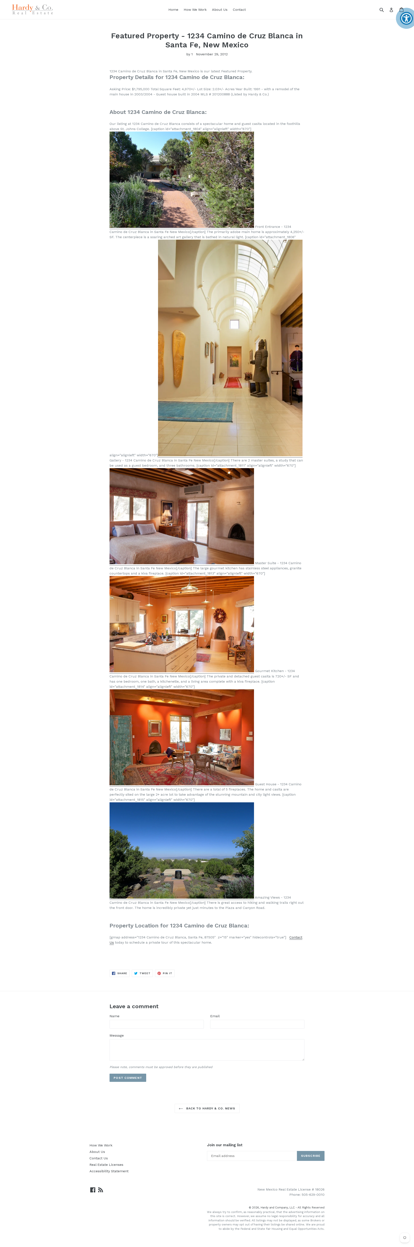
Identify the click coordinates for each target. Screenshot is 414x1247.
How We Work (195, 10)
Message (117, 1035)
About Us (219, 10)
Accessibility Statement (109, 1171)
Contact (239, 10)
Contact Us (98, 1158)
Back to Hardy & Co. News (210, 1108)
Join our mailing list (225, 1145)
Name (114, 1016)
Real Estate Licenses (106, 1165)
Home (173, 10)
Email (215, 1016)
